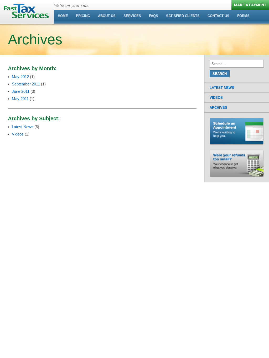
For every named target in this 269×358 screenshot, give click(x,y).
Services (132, 16)
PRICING (83, 16)
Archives (218, 108)
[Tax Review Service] (237, 152)
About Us (107, 16)
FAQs (153, 16)
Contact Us (218, 16)
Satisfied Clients (183, 16)
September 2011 (26, 84)
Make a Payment (250, 5)
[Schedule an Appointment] (237, 120)
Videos (18, 134)
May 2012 (20, 76)
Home (63, 16)
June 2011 (20, 91)
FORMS (243, 16)
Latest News (22, 126)
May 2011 (20, 98)
